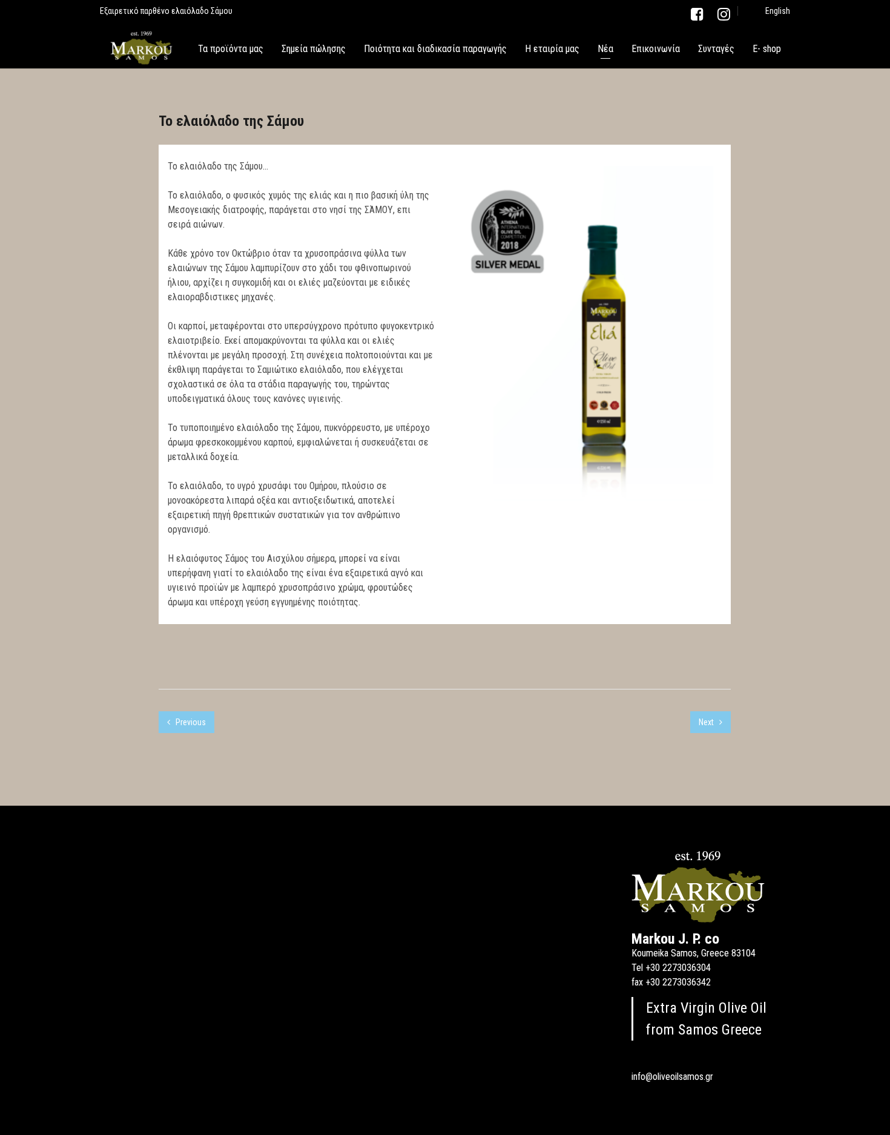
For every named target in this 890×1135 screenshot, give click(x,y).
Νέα (605, 48)
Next (707, 722)
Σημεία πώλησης (314, 48)
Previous (190, 722)
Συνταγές (716, 48)
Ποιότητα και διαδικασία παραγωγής (435, 48)
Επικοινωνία (655, 48)
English (777, 11)
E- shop (767, 48)
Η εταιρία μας (552, 48)
